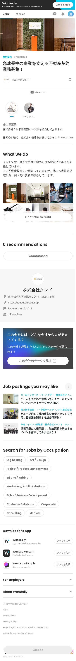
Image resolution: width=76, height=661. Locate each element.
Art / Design (38, 460)
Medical (35, 513)
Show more (65, 137)
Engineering (15, 460)
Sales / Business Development (27, 495)
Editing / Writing (17, 477)
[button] (39, 531)
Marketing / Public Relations (26, 486)
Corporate (48, 504)
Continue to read (38, 217)
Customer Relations (20, 504)
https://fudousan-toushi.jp (23, 302)
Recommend (38, 256)
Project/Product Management (27, 469)
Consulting (14, 513)
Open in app (63, 4)
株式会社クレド (38, 290)
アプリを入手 (63, 540)
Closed (38, 650)
